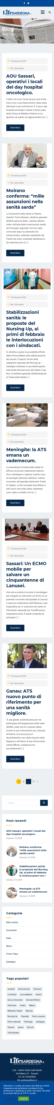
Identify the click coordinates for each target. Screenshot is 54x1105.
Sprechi (30, 1027)
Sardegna (10, 961)
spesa (20, 1027)
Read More (15, 127)
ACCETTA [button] (23, 1099)
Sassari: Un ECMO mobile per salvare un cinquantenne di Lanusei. (26, 574)
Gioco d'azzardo (15, 1000)
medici (23, 1005)
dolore (39, 994)
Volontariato (13, 1032)
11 (33, 781)
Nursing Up (12, 1016)
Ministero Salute (15, 1011)
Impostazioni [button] (10, 1099)
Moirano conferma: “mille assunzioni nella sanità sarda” (25, 199)
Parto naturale (14, 1021)
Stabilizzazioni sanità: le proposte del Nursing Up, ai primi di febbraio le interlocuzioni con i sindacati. (25, 329)
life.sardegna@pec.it (27, 1080)
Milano (32, 1005)
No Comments (17, 68)
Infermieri (12, 1005)
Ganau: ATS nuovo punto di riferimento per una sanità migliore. (23, 702)
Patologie (28, 1021)
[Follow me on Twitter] (28, 3)
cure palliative (26, 994)
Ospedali (25, 1016)
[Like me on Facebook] (24, 3)
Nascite (29, 1011)
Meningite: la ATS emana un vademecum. (26, 455)
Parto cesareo (38, 1016)
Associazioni (24, 989)
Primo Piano (12, 954)
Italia (8, 938)
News (9, 946)
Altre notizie (12, 922)
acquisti (11, 989)
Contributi (12, 994)
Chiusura (37, 989)
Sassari (11, 1027)
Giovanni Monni (33, 1000)
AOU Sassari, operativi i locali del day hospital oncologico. (24, 84)
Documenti (11, 930)
